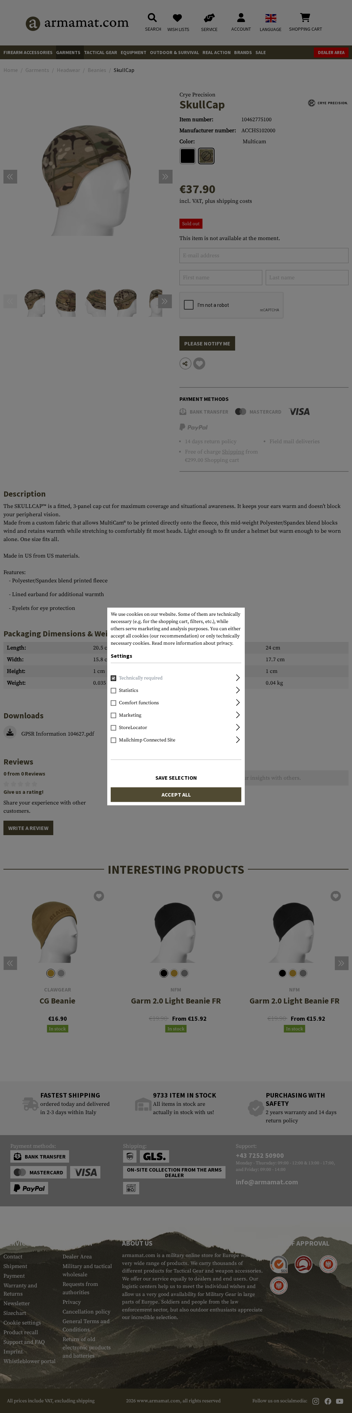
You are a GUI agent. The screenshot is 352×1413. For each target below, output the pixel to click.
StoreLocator (133, 728)
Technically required (141, 678)
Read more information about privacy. (192, 643)
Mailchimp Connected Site (147, 740)
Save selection (176, 778)
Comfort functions (139, 703)
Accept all (176, 794)
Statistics (128, 691)
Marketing (130, 716)
